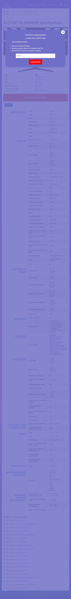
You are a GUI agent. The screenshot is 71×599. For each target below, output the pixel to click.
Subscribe (35, 62)
